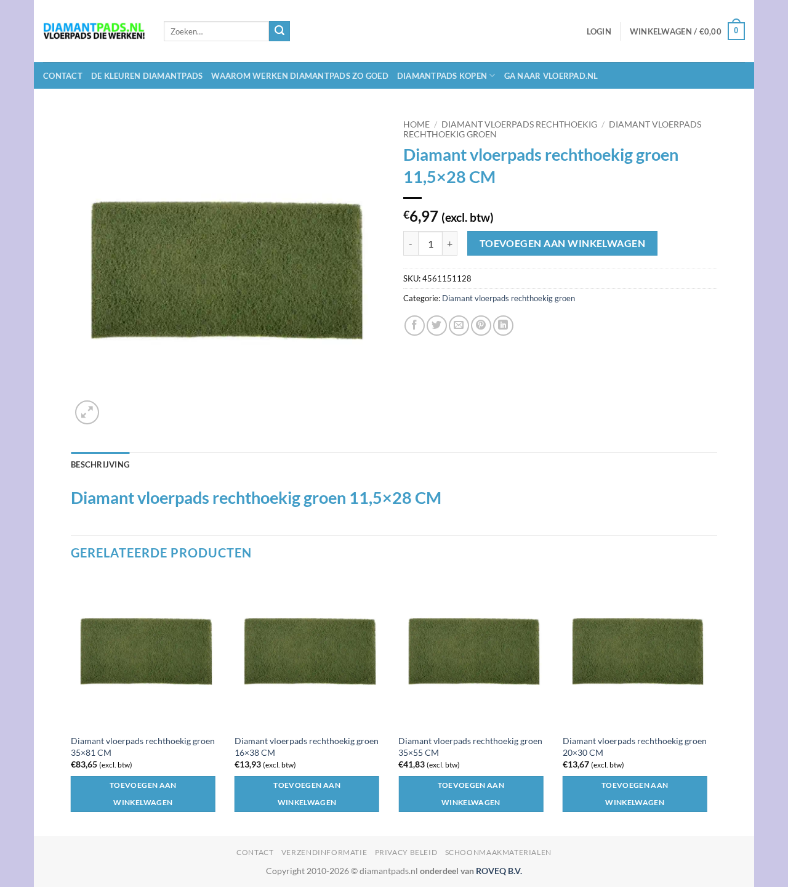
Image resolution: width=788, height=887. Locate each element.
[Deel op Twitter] (437, 325)
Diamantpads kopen (442, 76)
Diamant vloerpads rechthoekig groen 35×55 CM (470, 746)
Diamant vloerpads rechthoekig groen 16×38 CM (307, 746)
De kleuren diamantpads (147, 76)
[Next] (713, 704)
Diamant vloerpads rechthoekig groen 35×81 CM (143, 746)
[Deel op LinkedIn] (503, 325)
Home (416, 124)
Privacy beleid (406, 852)
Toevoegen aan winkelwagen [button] (143, 793)
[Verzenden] (279, 31)
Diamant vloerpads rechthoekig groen (508, 298)
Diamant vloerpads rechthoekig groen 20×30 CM (635, 746)
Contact (62, 76)
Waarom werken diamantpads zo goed (299, 76)
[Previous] (71, 704)
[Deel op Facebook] (414, 325)
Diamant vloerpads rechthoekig (519, 124)
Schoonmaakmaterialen (498, 852)
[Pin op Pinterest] (481, 325)
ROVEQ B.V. (499, 870)
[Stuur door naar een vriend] (459, 325)
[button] (599, 31)
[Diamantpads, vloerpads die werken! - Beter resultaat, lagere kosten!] (94, 31)
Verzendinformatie (324, 852)
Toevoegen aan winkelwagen (563, 243)
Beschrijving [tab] (100, 464)
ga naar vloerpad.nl (551, 76)
